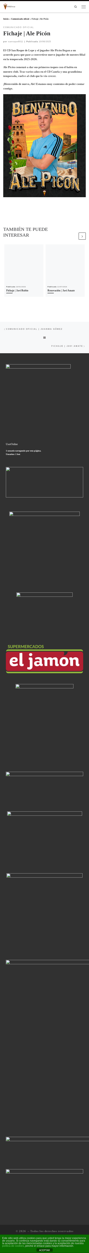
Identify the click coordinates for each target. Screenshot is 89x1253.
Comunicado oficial (20, 19)
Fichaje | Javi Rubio (17, 290)
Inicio (6, 19)
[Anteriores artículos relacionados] (74, 236)
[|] (9, 6)
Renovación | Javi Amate (61, 290)
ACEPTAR (44, 1250)
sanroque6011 (15, 42)
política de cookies (13, 1245)
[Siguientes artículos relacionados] (82, 236)
